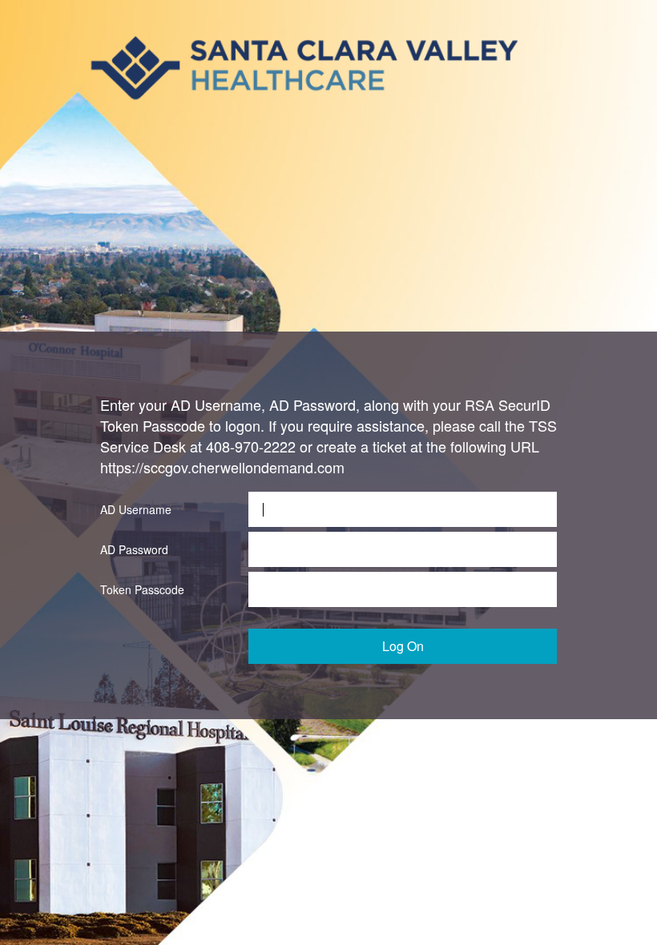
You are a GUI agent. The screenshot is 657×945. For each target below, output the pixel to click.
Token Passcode (142, 589)
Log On (403, 646)
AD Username (135, 509)
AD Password (134, 549)
